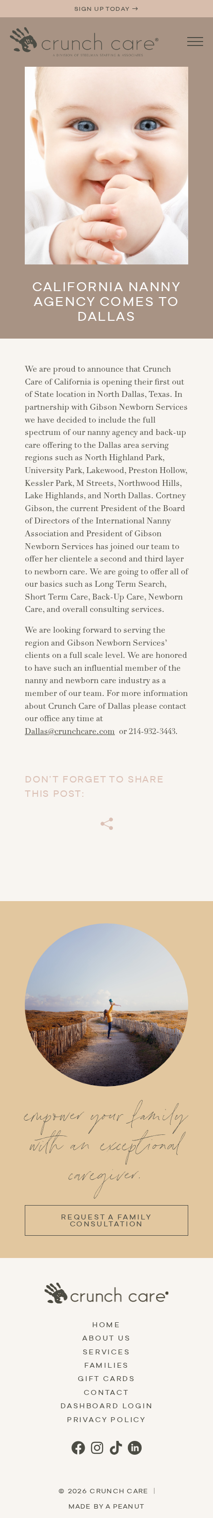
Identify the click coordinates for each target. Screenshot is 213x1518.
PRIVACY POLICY (106, 1419)
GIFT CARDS (106, 1378)
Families (106, 1365)
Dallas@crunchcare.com (70, 732)
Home (106, 1324)
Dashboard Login (106, 1405)
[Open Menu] (195, 41)
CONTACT (106, 1392)
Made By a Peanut (106, 1506)
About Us (106, 1338)
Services (106, 1351)
